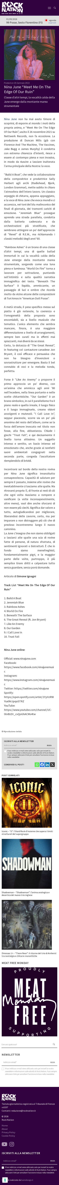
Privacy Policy (8, 1132)
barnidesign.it (27, 1180)
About (5, 1128)
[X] (52, 764)
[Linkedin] (47, 764)
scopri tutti (52, 23)
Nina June (10, 119)
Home (5, 1125)
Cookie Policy (8, 1135)
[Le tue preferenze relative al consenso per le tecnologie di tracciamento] (5, 1180)
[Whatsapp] (37, 764)
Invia (49, 745)
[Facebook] (42, 764)
